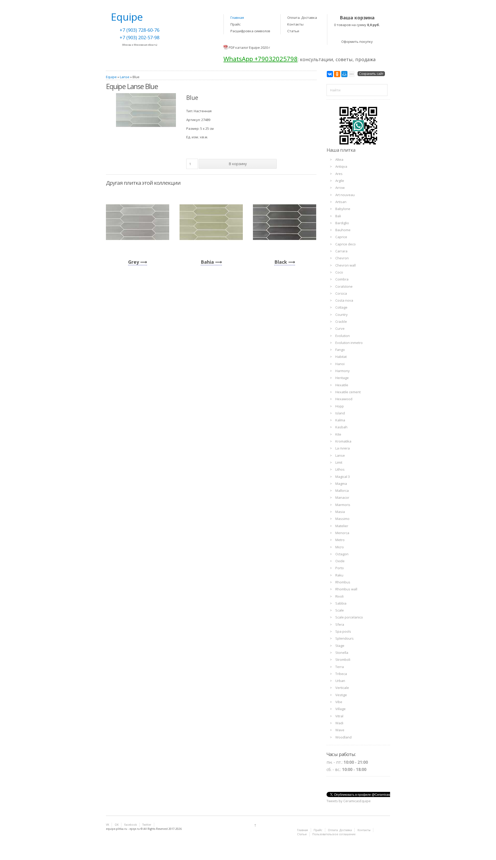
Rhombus (342, 582)
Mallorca (342, 490)
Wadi (339, 723)
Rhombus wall (346, 589)
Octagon (341, 554)
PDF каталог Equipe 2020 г (249, 47)
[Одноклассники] (337, 74)
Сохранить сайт (371, 73)
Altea (339, 159)
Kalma (340, 420)
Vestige (341, 695)
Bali (338, 216)
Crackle (341, 321)
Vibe (338, 702)
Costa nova (344, 300)
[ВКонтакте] (330, 74)
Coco (339, 272)
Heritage (342, 377)
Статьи (293, 31)
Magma (341, 483)
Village (340, 708)
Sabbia (340, 603)
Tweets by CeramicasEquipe (349, 801)
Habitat (341, 356)
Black (280, 262)
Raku (339, 575)
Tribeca (341, 673)
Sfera (339, 624)
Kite (338, 434)
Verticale (342, 687)
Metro (340, 539)
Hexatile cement (348, 392)
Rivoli (339, 596)
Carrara (341, 251)
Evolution (342, 335)
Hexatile (341, 385)
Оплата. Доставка (302, 17)
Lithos (340, 469)
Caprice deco (345, 244)
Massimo (342, 518)
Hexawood (343, 399)
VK (107, 824)
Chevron (342, 258)
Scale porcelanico (349, 617)
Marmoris (342, 504)
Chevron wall (345, 265)
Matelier (341, 526)
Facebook (130, 824)
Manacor (342, 497)
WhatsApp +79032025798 (260, 58)
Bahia (207, 262)
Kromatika (343, 441)
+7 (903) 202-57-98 (139, 37)
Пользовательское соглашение (333, 834)
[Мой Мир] (344, 74)
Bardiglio (342, 223)
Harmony (342, 370)
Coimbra (341, 279)
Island (340, 413)
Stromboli (342, 659)
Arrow (340, 187)
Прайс (235, 24)
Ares (339, 173)
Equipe (111, 77)
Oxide (340, 561)
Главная (237, 17)
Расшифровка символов (250, 31)
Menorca (342, 533)
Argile (339, 180)
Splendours (344, 638)
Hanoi (340, 363)
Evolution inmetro (349, 342)
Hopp (339, 406)
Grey (133, 262)
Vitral (339, 716)
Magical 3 (342, 476)
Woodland (343, 737)
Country (341, 314)
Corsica (341, 293)
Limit (338, 462)
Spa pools (343, 631)
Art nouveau (345, 194)
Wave (339, 730)
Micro (339, 547)
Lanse (124, 77)
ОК (117, 824)
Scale (339, 610)
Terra (339, 666)
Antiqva (341, 166)
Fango (340, 349)
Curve (340, 328)
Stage (339, 645)
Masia (340, 511)
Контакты (295, 24)
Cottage (341, 307)
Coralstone (344, 286)
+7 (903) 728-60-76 (139, 30)
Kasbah (341, 427)
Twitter (146, 824)
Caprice (341, 237)
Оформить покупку (357, 41)
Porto (339, 568)
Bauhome (343, 230)
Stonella (341, 652)
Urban (340, 680)
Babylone (342, 208)
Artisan (340, 201)
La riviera (342, 448)
